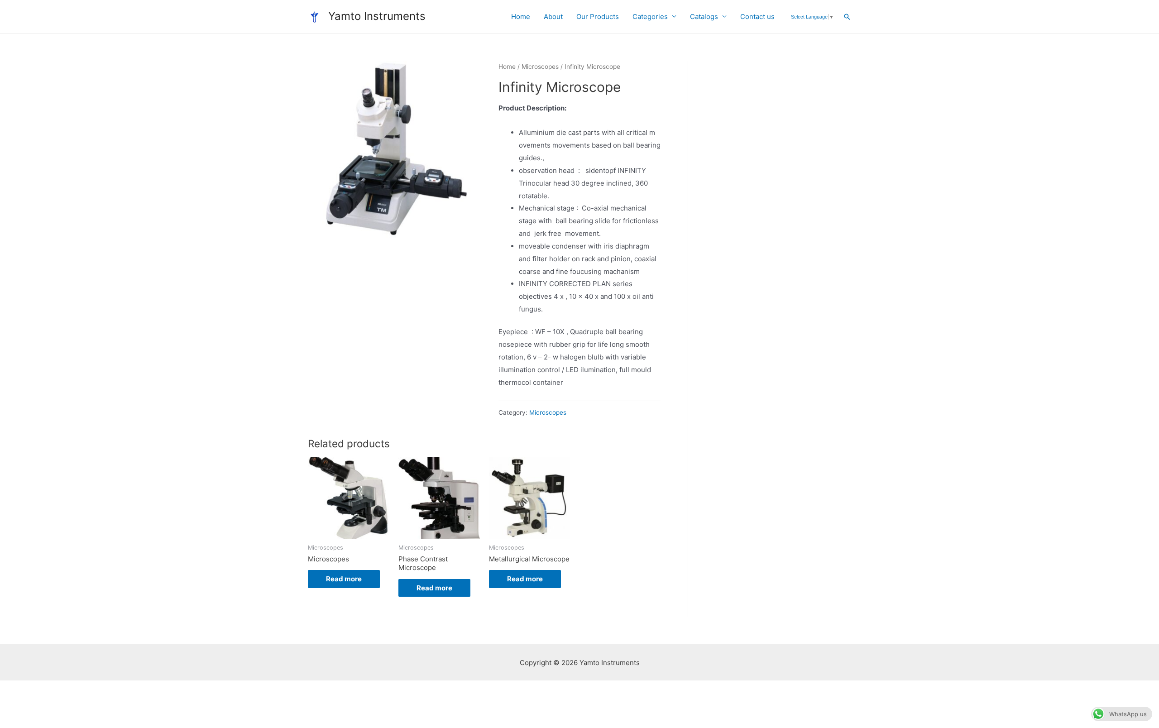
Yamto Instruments (377, 16)
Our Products (597, 16)
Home (520, 16)
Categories (650, 16)
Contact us (757, 16)
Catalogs (704, 16)
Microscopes (540, 66)
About (553, 16)
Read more (344, 579)
